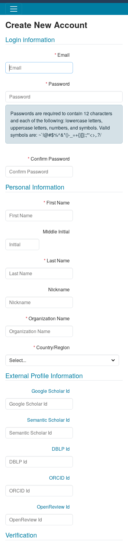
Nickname (59, 289)
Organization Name (48, 318)
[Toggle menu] (13, 9)
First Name (56, 202)
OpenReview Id (53, 506)
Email (62, 54)
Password (58, 83)
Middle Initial (56, 231)
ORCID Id (59, 477)
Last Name (57, 260)
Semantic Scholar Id (48, 419)
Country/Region (51, 347)
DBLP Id (61, 448)
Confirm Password (49, 158)
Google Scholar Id (51, 390)
